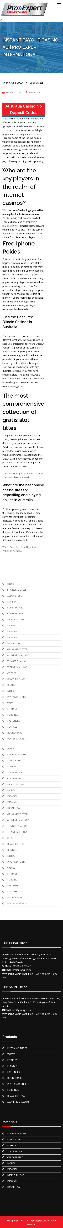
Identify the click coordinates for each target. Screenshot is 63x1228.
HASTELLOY (13, 643)
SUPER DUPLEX (15, 607)
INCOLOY (12, 637)
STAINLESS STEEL (16, 589)
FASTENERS (13, 720)
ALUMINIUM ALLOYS (18, 655)
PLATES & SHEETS (17, 738)
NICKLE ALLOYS (15, 619)
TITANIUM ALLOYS (17, 667)
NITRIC (11, 690)
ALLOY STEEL (14, 595)
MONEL (11, 625)
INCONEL (12, 631)
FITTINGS (12, 708)
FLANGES (12, 726)
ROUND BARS (14, 732)
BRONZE (12, 685)
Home (10, 583)
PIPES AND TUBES (17, 1048)
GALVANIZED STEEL (18, 649)
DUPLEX (11, 601)
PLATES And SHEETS (18, 1083)
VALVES (11, 702)
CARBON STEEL (15, 613)
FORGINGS (13, 714)
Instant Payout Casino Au (23, 83)
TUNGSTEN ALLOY (17, 661)
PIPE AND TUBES (16, 696)
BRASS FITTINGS (16, 679)
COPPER (11, 673)
